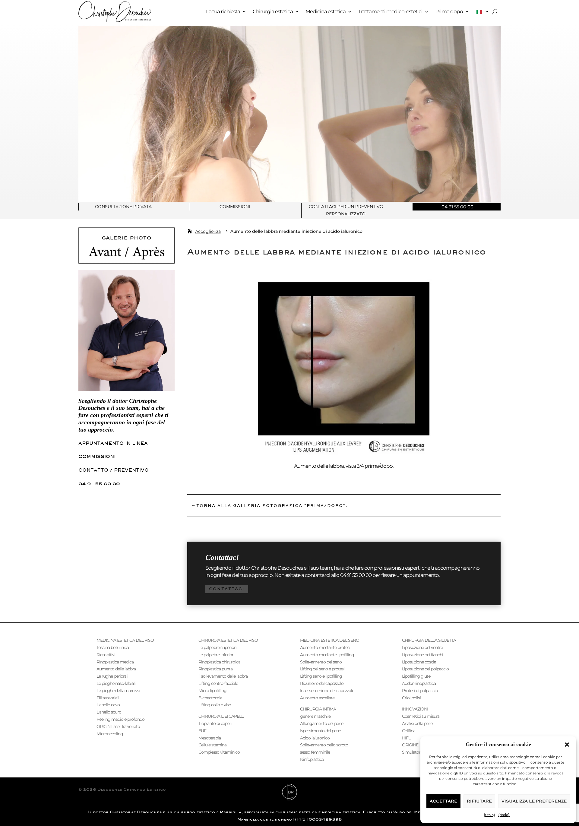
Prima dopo (449, 11)
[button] (567, 745)
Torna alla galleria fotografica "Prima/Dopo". (271, 505)
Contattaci (227, 589)
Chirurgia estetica (273, 11)
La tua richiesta (223, 11)
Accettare (443, 801)
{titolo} (489, 814)
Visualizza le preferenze (534, 801)
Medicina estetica (325, 11)
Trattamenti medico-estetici (390, 11)
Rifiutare (479, 801)
